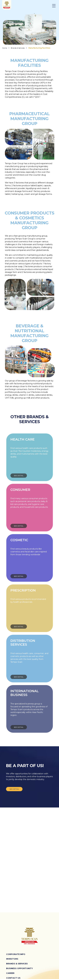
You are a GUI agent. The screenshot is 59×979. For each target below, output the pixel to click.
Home (4, 48)
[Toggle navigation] (55, 5)
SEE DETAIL (18, 476)
